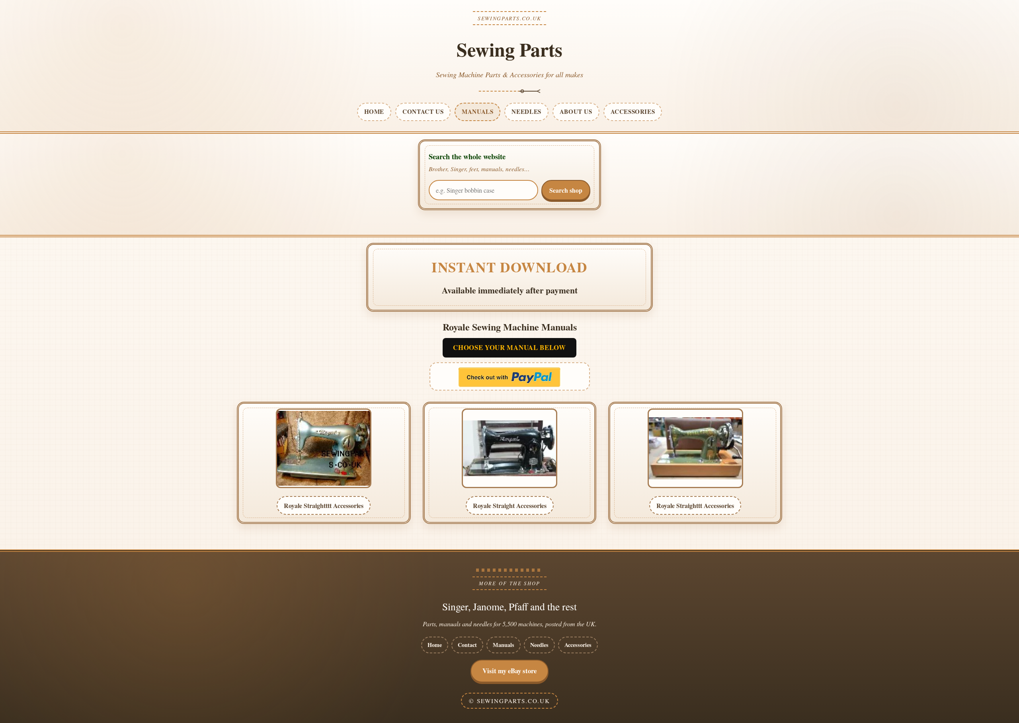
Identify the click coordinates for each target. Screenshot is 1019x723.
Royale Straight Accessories (510, 505)
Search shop (565, 190)
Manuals (503, 645)
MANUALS (477, 111)
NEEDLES (526, 111)
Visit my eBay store (509, 671)
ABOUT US (576, 111)
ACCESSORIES (633, 111)
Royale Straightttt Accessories (323, 505)
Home (435, 645)
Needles (539, 645)
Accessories (577, 645)
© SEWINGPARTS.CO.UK (509, 701)
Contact (467, 645)
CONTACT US (422, 111)
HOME (374, 111)
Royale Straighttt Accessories (695, 505)
